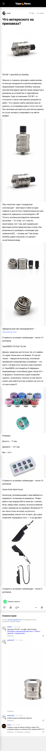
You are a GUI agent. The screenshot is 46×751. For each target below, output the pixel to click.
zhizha (9, 627)
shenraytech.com (9, 332)
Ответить (10, 636)
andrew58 (10, 640)
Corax (9, 725)
